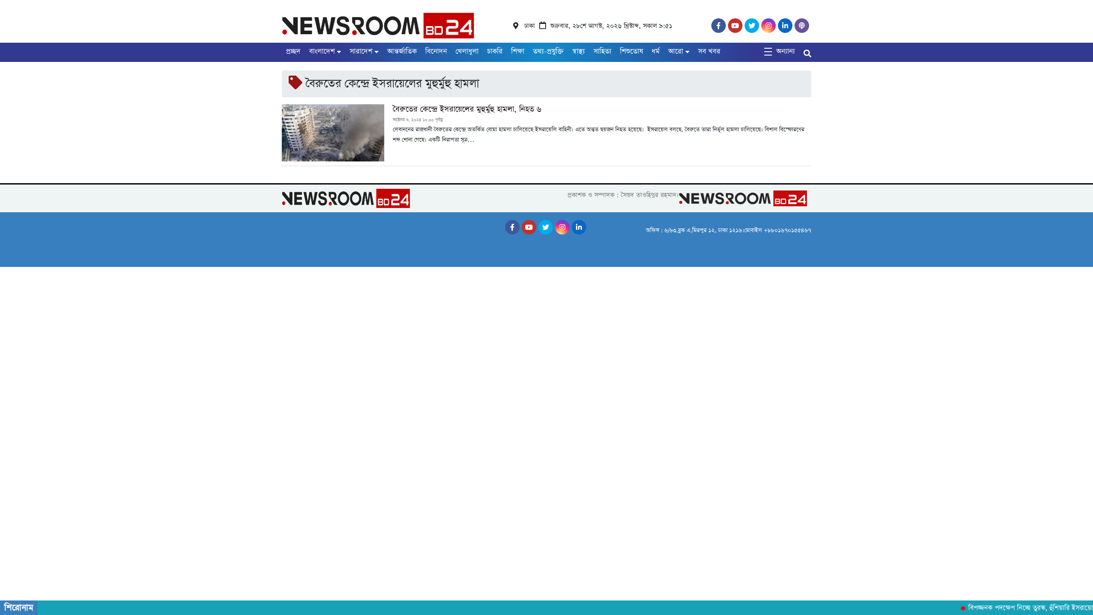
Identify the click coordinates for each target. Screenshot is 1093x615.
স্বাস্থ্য (578, 51)
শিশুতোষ (631, 51)
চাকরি (495, 51)
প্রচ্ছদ (293, 51)
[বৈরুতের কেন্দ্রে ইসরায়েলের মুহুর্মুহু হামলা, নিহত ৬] (333, 132)
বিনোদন (436, 51)
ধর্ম (656, 51)
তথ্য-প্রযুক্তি (548, 51)
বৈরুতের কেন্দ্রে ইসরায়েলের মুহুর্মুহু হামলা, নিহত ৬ (467, 109)
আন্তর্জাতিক (402, 51)
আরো (675, 51)
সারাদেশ (361, 51)
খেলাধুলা (467, 51)
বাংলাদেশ (322, 51)
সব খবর (709, 51)
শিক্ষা (517, 51)
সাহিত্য (602, 51)
